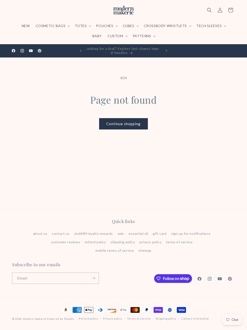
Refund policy (88, 318)
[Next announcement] (166, 50)
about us (40, 233)
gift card (159, 233)
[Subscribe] (93, 278)
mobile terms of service (115, 250)
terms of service (179, 242)
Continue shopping (123, 124)
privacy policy (150, 242)
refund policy (95, 242)
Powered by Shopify (60, 318)
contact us (60, 233)
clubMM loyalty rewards (93, 233)
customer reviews (65, 242)
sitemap (144, 250)
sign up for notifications (190, 233)
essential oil (138, 233)
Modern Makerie (35, 318)
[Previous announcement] (80, 50)
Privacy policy (112, 318)
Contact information (195, 318)
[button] (52, 26)
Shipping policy (166, 318)
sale (120, 233)
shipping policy (122, 242)
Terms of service (139, 318)
